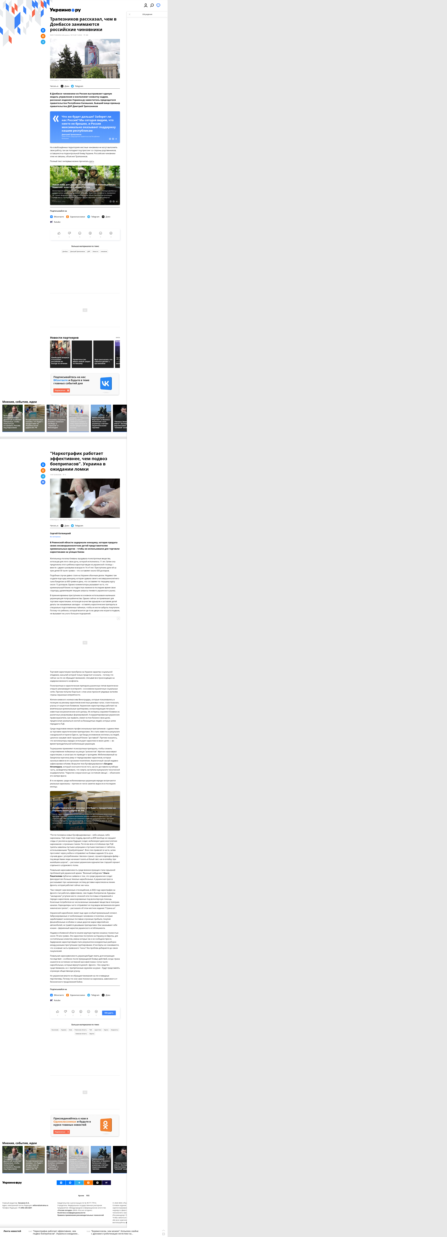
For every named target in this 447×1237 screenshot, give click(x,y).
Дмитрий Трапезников (77, 251)
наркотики (97, 1030)
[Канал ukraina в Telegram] (79, 1182)
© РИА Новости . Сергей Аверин (59, 80)
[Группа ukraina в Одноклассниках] (88, 1182)
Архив (81, 1195)
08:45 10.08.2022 (55, 35)
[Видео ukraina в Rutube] (106, 1182)
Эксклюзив (54, 1030)
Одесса (106, 1030)
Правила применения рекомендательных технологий (80, 1215)
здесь (91, 161)
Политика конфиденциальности (71, 1213)
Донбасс (65, 251)
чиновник (104, 251)
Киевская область (81, 1034)
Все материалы (55, 536)
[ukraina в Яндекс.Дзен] (97, 1182)
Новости (95, 251)
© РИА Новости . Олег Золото (58, 520)
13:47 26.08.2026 (55, 475)
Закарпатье (114, 1030)
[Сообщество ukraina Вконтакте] (61, 1182)
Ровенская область (81, 1030)
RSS (87, 1195)
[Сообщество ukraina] (70, 1182)
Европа (92, 1034)
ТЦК (90, 1030)
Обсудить (108, 1013)
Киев (70, 1030)
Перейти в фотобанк (75, 80)
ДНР (88, 251)
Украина (63, 1030)
